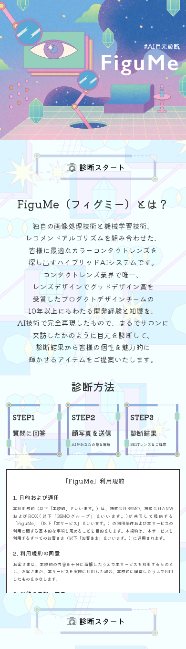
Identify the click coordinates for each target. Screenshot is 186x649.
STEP (23, 417)
